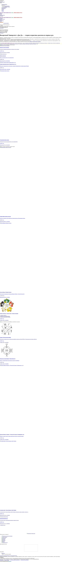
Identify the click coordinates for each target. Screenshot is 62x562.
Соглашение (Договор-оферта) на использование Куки (8, 555)
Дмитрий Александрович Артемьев (35, 41)
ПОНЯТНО (1, 557)
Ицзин (4, 541)
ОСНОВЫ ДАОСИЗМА (43, 43)
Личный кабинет (4, 4)
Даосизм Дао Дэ (5, 542)
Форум (3, 9)
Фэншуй (4, 539)
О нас (3, 10)
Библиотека (3, 8)
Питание (4, 540)
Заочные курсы (4, 7)
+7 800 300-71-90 (2, 525)
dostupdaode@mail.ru (7, 6)
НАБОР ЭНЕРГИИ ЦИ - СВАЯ (20, 43)
